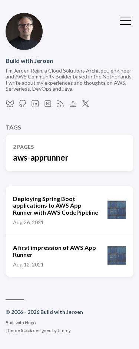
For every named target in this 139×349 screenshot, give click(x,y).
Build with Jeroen (29, 60)
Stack (26, 330)
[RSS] (60, 105)
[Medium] (47, 105)
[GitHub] (22, 105)
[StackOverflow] (73, 105)
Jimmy (64, 330)
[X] (85, 105)
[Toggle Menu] (125, 20)
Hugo (30, 322)
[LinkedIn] (35, 105)
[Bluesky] (10, 105)
